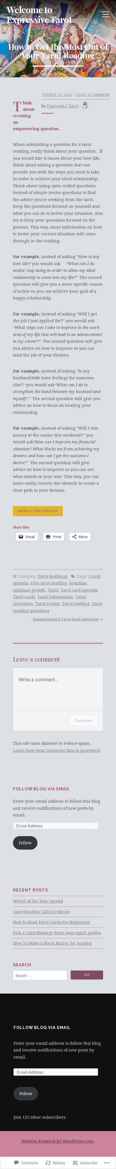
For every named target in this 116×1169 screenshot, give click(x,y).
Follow (25, 843)
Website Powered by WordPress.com (57, 1141)
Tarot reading (76, 603)
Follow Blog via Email (41, 788)
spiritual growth (29, 590)
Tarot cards (24, 597)
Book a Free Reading (38, 511)
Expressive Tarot (63, 106)
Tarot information (55, 597)
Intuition (78, 583)
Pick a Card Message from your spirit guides (57, 933)
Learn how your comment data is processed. (57, 750)
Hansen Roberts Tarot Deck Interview (66, 619)
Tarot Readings (53, 576)
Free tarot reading (49, 583)
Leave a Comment (92, 94)
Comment (83, 720)
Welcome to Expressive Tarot (39, 14)
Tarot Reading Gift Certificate (41, 912)
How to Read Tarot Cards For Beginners (51, 922)
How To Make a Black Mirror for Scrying (52, 943)
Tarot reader (47, 603)
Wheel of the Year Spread (38, 901)
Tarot (53, 590)
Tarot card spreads (79, 590)
